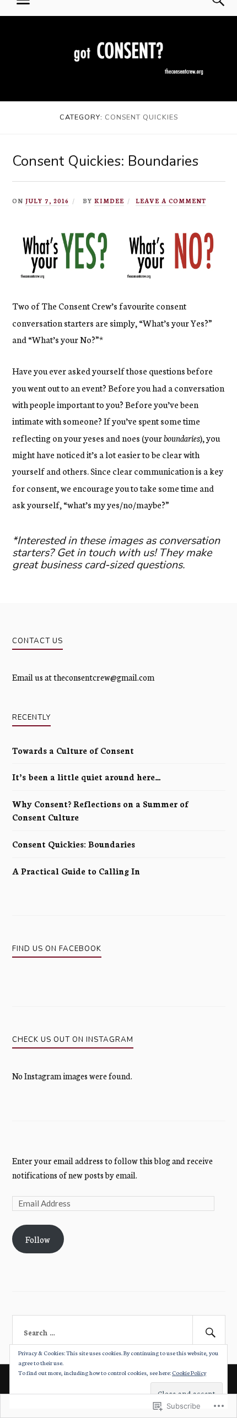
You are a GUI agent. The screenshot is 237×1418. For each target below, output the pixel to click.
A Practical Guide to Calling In (76, 871)
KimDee (109, 201)
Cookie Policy (189, 1372)
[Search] (208, 1332)
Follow (37, 1239)
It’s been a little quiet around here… (86, 777)
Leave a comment (171, 201)
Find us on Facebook (56, 949)
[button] (65, 254)
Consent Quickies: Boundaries (105, 161)
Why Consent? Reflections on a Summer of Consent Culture (100, 810)
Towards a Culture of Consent (73, 750)
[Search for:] (118, 1332)
